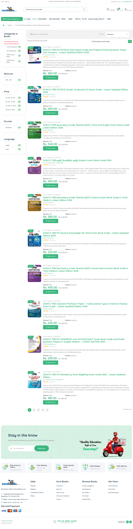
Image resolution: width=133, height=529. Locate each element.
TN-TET (84, 19)
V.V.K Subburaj (49, 130)
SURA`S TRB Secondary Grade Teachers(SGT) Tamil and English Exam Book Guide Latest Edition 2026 (86, 126)
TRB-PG (78, 19)
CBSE (109, 19)
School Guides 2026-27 (96, 19)
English (8, 145)
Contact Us (59, 486)
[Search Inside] (130, 41)
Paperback (9, 127)
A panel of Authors (50, 55)
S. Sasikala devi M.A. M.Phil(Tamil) (54, 379)
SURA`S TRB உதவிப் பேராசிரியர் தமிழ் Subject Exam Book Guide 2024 (77, 160)
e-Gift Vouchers (113, 486)
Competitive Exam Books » (11, 41)
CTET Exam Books (12, 47)
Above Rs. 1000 (10, 109)
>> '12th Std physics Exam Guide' (40, 25)
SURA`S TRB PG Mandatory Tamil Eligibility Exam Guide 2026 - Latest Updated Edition (84, 376)
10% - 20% (9, 80)
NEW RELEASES (54, 19)
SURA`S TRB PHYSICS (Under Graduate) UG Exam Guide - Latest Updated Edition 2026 (85, 91)
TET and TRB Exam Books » (11, 43)
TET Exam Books (11, 51)
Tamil (7, 149)
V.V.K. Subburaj (49, 238)
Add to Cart (51, 77)
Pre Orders (85, 496)
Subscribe (41, 448)
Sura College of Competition (52, 47)
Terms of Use (60, 492)
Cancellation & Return (37, 492)
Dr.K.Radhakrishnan (50, 344)
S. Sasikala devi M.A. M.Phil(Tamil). (54, 162)
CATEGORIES (42, 19)
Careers (58, 499)
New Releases (86, 489)
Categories (12, 19)
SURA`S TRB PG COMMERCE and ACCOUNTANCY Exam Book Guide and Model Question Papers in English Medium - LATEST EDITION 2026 (84, 340)
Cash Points (111, 489)
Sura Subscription (113, 492)
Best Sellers (85, 492)
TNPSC (63, 19)
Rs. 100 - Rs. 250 (10, 97)
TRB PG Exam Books (10, 55)
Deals (29, 19)
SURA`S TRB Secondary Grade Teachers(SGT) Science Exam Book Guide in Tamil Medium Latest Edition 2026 (85, 198)
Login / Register (5, 1)
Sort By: (101, 34)
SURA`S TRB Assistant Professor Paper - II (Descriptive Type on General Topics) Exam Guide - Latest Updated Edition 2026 (85, 305)
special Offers (86, 499)
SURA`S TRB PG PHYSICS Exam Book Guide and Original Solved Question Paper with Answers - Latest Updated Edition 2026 (84, 51)
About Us (59, 489)
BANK (70, 19)
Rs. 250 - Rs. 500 (10, 101)
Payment (33, 486)
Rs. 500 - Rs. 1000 (11, 105)
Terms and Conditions (62, 496)
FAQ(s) (32, 496)
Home (34, 19)
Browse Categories (88, 486)
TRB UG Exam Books (10, 61)
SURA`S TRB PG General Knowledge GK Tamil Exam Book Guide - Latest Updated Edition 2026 (86, 234)
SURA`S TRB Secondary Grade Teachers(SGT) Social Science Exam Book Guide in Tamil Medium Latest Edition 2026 (85, 269)
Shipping (33, 489)
